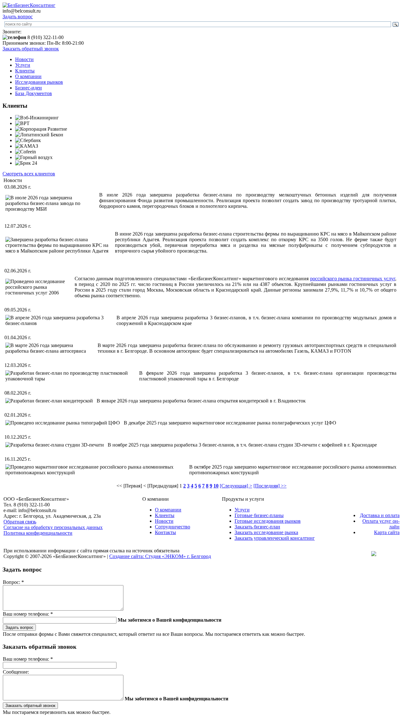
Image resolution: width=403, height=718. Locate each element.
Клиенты (25, 70)
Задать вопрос (18, 16)
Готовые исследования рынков (268, 521)
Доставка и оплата (380, 515)
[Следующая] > (236, 485)
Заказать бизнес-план (257, 526)
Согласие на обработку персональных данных (53, 527)
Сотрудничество (172, 526)
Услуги (22, 65)
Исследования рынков (39, 82)
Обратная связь (19, 521)
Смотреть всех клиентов (29, 173)
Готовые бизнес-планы (259, 515)
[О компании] (29, 5)
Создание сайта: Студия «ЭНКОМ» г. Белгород (160, 556)
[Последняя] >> (270, 485)
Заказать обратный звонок (31, 48)
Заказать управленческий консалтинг (275, 538)
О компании (28, 76)
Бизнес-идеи (28, 87)
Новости (24, 59)
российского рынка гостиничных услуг (352, 278)
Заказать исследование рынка (266, 532)
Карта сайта (387, 532)
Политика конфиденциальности (37, 533)
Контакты (165, 532)
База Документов (33, 93)
